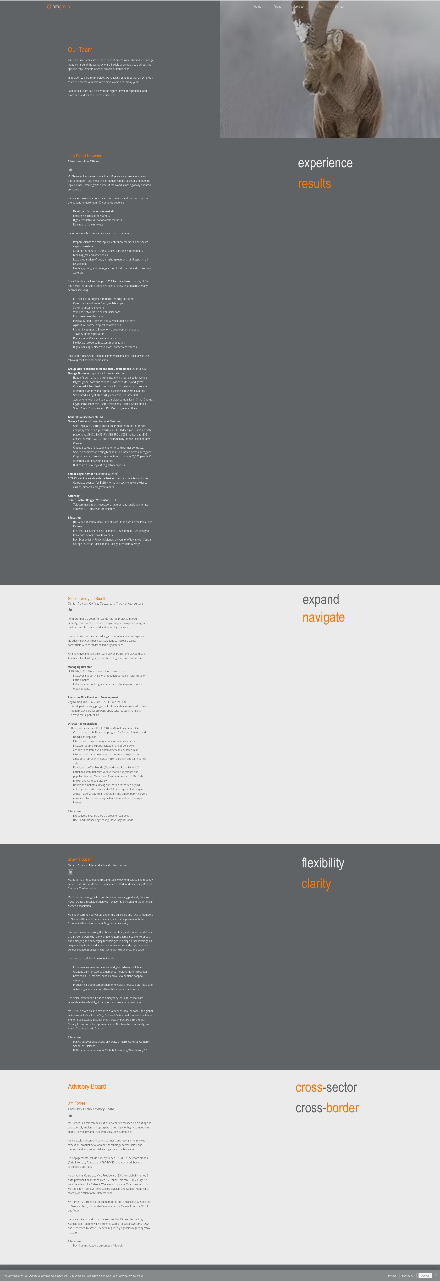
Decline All (408, 1275)
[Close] (436, 1275)
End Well (110, 1015)
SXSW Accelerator (78, 1019)
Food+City (97, 1015)
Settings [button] (392, 1275)
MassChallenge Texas (103, 1019)
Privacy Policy (135, 1275)
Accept (425, 1275)
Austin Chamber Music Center (85, 1028)
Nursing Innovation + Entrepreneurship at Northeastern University (106, 1024)
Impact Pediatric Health (131, 1019)
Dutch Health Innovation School (134, 1015)
